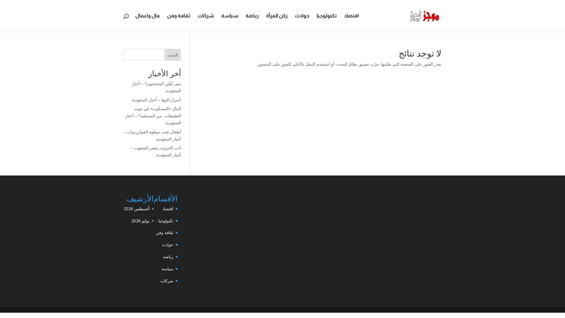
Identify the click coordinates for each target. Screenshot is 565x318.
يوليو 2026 (140, 220)
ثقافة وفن (178, 16)
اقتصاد (351, 16)
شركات (206, 16)
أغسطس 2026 (136, 208)
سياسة (229, 16)
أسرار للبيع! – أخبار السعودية (156, 99)
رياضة (252, 16)
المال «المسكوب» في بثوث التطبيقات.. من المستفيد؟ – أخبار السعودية (153, 115)
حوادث (302, 16)
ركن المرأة (277, 16)
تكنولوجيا (327, 16)
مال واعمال (147, 16)
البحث (173, 55)
